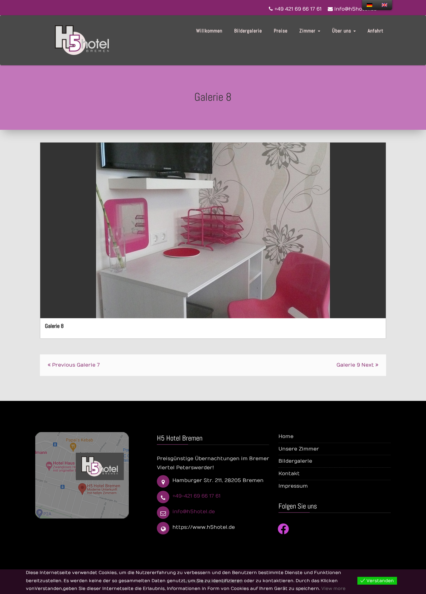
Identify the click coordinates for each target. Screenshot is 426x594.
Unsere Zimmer (298, 449)
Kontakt (289, 473)
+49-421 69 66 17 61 (196, 496)
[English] (384, 5)
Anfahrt (376, 30)
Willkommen (209, 30)
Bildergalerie (248, 30)
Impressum (293, 486)
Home (285, 436)
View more (333, 588)
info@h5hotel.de (193, 511)
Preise (281, 30)
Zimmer (308, 30)
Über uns (342, 30)
